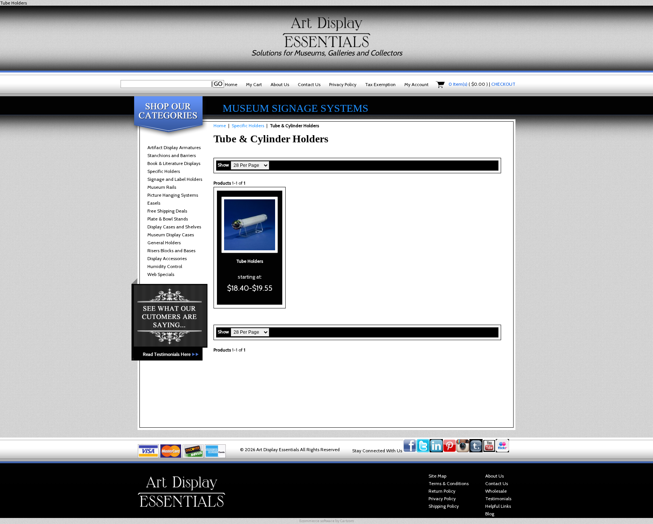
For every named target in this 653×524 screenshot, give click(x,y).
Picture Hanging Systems (172, 195)
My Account (416, 84)
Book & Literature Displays (173, 163)
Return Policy (442, 491)
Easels (153, 203)
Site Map (437, 476)
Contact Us (309, 84)
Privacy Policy (342, 84)
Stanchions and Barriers (171, 155)
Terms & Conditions (449, 483)
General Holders (164, 242)
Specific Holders (163, 171)
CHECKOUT (503, 84)
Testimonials (498, 498)
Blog (489, 513)
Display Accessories (167, 258)
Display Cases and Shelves (174, 227)
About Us (280, 84)
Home (231, 84)
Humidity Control (164, 266)
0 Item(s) (458, 84)
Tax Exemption (380, 84)
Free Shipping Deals (167, 211)
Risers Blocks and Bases (171, 250)
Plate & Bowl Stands (167, 219)
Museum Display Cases (170, 234)
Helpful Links (498, 506)
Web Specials (160, 274)
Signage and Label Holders (174, 179)
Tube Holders (249, 261)
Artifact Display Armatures (174, 147)
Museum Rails (161, 187)
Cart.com (347, 520)
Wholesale (496, 491)
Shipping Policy (444, 506)
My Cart (254, 84)
